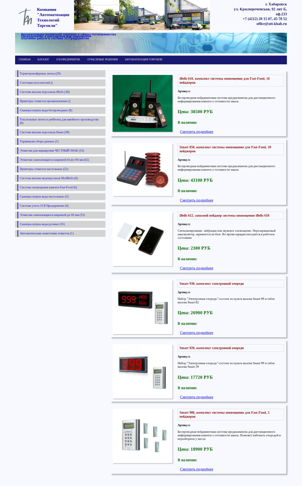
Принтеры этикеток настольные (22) (44, 169)
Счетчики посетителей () (36, 82)
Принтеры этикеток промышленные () (45, 101)
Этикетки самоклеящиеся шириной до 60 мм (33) (52, 215)
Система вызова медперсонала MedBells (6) (49, 178)
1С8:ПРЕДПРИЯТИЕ (68, 59)
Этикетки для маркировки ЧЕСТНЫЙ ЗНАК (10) (52, 150)
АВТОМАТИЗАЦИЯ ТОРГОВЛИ (143, 59)
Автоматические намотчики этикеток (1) (47, 233)
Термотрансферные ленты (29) (40, 73)
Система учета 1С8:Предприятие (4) (44, 205)
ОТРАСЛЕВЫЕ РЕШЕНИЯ (102, 59)
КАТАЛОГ (43, 59)
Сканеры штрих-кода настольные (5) (44, 196)
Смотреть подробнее (196, 132)
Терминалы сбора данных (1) (39, 141)
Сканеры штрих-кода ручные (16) (42, 224)
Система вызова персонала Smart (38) (44, 132)
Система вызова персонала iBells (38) (45, 92)
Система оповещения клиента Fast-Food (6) (48, 187)
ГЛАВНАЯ (24, 59)
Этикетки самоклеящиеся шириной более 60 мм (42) (54, 159)
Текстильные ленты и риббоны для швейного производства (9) (59, 121)
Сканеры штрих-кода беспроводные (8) (46, 110)
